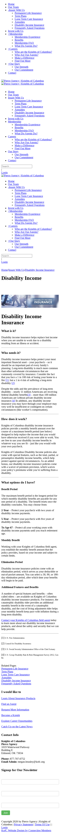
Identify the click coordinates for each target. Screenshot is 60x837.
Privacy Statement (23, 824)
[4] (13, 400)
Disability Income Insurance (16, 680)
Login (4, 172)
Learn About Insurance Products (18, 698)
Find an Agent (8, 704)
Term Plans (7, 671)
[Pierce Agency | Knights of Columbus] (22, 80)
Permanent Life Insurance (14, 668)
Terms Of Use (42, 824)
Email (4, 800)
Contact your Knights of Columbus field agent (25, 620)
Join (6, 812)
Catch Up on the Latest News (16, 726)
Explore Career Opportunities (16, 720)
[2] (13, 383)
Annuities (6, 677)
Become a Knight (10, 715)
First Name (7, 776)
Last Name (7, 788)
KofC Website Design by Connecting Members (26, 830)
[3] (29, 394)
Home (4, 270)
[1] (7, 380)
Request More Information (15, 709)
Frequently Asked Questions (16, 683)
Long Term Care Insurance (15, 674)
